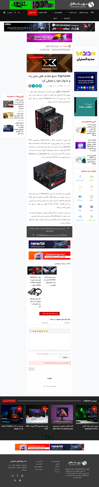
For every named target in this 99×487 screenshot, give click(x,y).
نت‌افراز (87, 471)
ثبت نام (57, 472)
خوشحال (38, 331)
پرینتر (91, 210)
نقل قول (31, 331)
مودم (80, 210)
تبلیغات (57, 466)
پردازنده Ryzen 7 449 (52, 46)
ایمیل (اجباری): (45, 323)
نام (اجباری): (67, 323)
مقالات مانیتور (20, 120)
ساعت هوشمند (91, 220)
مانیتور (91, 200)
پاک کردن (33, 331)
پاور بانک (80, 200)
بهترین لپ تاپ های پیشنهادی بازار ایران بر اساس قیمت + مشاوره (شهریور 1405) (91, 130)
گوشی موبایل (80, 180)
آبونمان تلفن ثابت (44, 50)
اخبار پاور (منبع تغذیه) (36, 57)
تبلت (91, 190)
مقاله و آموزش (20, 111)
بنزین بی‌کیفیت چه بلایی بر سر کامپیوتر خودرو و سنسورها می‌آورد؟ (18, 104)
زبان (42, 331)
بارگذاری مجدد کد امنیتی (42, 354)
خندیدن (35, 331)
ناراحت (45, 331)
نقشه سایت (39, 464)
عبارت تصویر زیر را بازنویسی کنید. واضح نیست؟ (53, 354)
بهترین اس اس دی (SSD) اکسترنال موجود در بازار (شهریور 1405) (91, 159)
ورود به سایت (38, 469)
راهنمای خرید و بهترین (55, 462)
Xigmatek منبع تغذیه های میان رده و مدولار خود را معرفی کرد (49, 78)
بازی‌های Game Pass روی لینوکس (61, 50)
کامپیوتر (91, 180)
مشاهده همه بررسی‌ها (9, 401)
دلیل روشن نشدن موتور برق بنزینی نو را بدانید (18, 115)
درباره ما (57, 469)
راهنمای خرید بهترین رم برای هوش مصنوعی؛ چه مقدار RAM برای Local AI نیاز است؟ (91, 145)
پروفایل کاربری (38, 467)
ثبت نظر (32, 369)
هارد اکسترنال (80, 220)
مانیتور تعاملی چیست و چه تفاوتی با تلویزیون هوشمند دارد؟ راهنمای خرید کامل (18, 128)
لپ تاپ (80, 190)
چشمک (47, 331)
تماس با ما (39, 461)
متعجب (40, 331)
